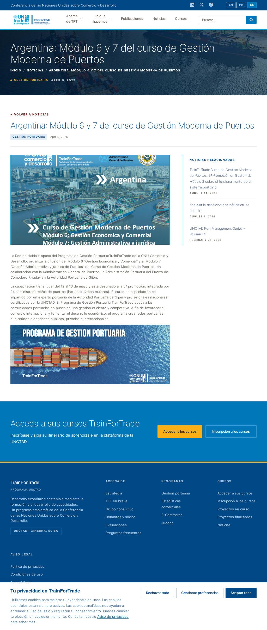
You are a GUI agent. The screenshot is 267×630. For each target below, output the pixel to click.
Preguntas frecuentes (123, 533)
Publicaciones (132, 18)
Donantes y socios (121, 517)
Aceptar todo (241, 593)
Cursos (181, 18)
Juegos (167, 523)
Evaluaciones (116, 525)
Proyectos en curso (233, 509)
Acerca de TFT (71, 18)
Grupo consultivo (120, 509)
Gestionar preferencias (200, 593)
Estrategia (114, 493)
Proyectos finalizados (234, 517)
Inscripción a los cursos (234, 432)
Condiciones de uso (26, 574)
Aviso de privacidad (113, 616)
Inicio (15, 70)
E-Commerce (172, 515)
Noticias (159, 18)
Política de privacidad (27, 566)
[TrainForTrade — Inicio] (32, 20)
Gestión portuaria (175, 493)
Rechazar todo (157, 593)
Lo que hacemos (100, 18)
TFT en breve (117, 501)
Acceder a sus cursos (235, 493)
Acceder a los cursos (182, 432)
